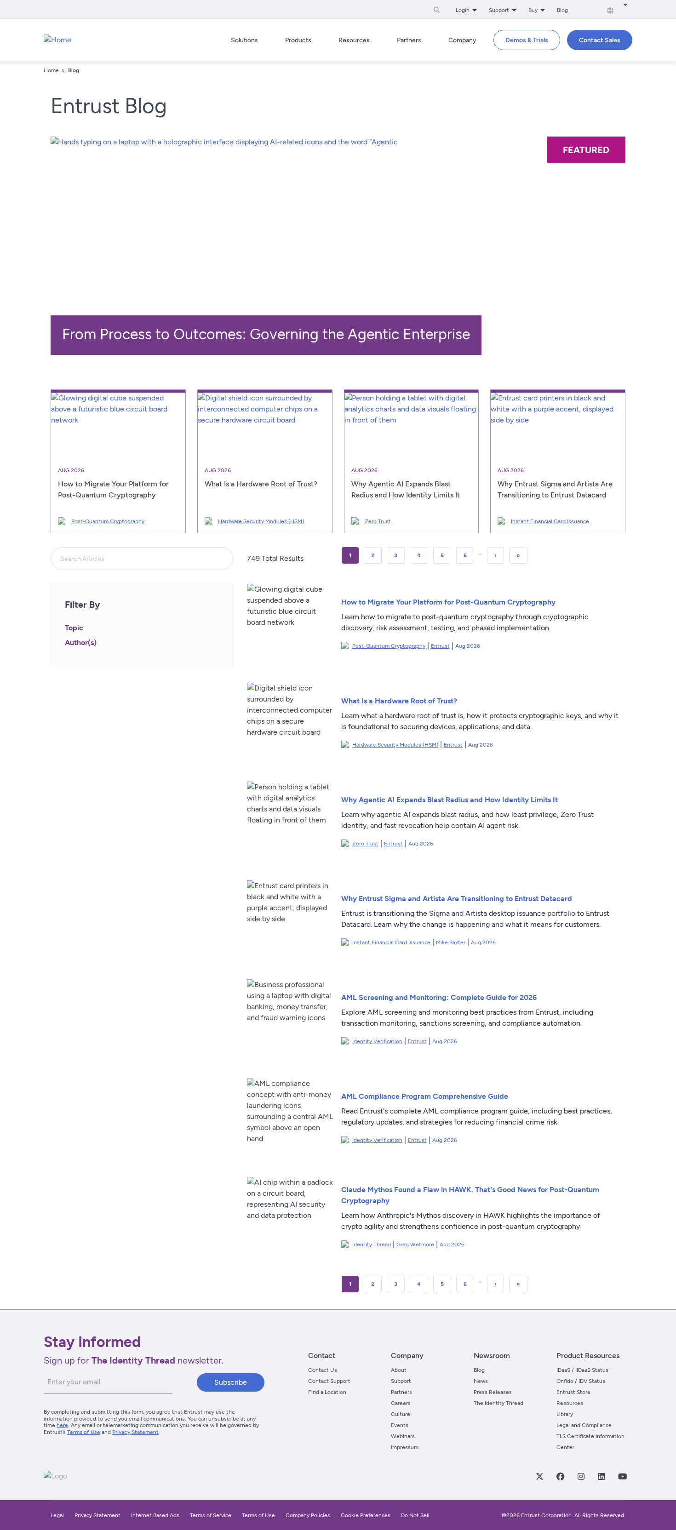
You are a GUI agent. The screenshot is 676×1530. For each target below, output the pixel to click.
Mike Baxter (450, 942)
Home (51, 70)
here (62, 1425)
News (481, 1381)
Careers (401, 1403)
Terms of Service (210, 1515)
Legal (57, 1515)
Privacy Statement (135, 1432)
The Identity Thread (498, 1403)
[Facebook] (560, 1476)
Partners (401, 1392)
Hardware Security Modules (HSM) (261, 521)
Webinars (403, 1436)
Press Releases (493, 1392)
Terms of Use (83, 1432)
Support (401, 1381)
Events (399, 1425)
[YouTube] (622, 1476)
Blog (562, 10)
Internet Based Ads (155, 1515)
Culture (400, 1414)
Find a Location (327, 1392)
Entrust (440, 646)
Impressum (404, 1447)
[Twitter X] (539, 1476)
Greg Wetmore (415, 1244)
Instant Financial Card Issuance (550, 521)
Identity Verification (377, 1041)
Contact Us (322, 1370)
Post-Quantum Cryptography (107, 521)
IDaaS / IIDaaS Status (582, 1370)
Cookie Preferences (365, 1515)
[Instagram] (580, 1476)
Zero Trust (378, 521)
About (399, 1370)
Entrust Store (573, 1392)
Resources (569, 1403)
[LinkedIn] (601, 1476)
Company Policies (308, 1515)
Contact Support (329, 1381)
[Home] (57, 40)
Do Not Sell (415, 1515)
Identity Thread (371, 1244)
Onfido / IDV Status (580, 1381)
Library (564, 1414)
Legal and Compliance (584, 1425)
